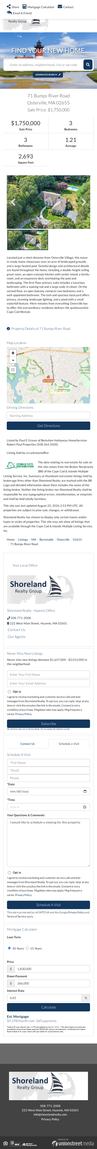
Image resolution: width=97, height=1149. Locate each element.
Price (10, 962)
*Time (11, 800)
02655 (77, 539)
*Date (11, 784)
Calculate (48, 1007)
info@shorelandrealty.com (50, 1114)
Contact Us (16, 629)
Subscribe (48, 723)
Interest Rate (15, 990)
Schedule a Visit (69, 744)
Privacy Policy (23, 714)
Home (11, 539)
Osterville (63, 539)
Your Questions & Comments (26, 815)
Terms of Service (16, 916)
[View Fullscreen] (12, 369)
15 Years (36, 948)
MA (33, 539)
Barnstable (46, 539)
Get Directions (48, 425)
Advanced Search (46, 74)
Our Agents (16, 636)
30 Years (18, 948)
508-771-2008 (21, 618)
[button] (87, 65)
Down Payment (17, 976)
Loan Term (14, 937)
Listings (23, 539)
